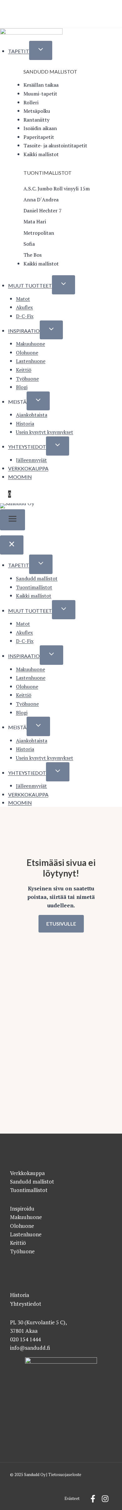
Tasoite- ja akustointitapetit (55, 145)
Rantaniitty (36, 119)
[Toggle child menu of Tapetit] (40, 50)
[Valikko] (12, 519)
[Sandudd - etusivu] (31, 33)
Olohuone (27, 352)
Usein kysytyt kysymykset (44, 432)
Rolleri (30, 102)
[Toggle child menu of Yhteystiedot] (57, 446)
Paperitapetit (38, 137)
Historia (25, 423)
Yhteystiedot (27, 447)
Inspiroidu (22, 1208)
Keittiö (23, 369)
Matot (23, 298)
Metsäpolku (36, 110)
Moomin (20, 477)
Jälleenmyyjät (31, 460)
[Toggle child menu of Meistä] (38, 401)
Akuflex (24, 307)
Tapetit (18, 51)
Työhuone (27, 378)
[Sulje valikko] (11, 545)
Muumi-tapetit (40, 93)
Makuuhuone (30, 343)
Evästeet (71, 1498)
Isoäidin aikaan (40, 128)
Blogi (22, 387)
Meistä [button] (17, 402)
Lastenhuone (30, 361)
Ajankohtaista (31, 414)
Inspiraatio (24, 331)
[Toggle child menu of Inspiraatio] (51, 330)
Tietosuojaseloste (64, 1474)
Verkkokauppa (28, 468)
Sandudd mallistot (37, 578)
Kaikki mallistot (41, 154)
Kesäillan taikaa (40, 84)
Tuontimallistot (34, 587)
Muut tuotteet (30, 285)
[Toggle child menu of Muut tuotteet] (63, 284)
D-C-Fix (24, 316)
